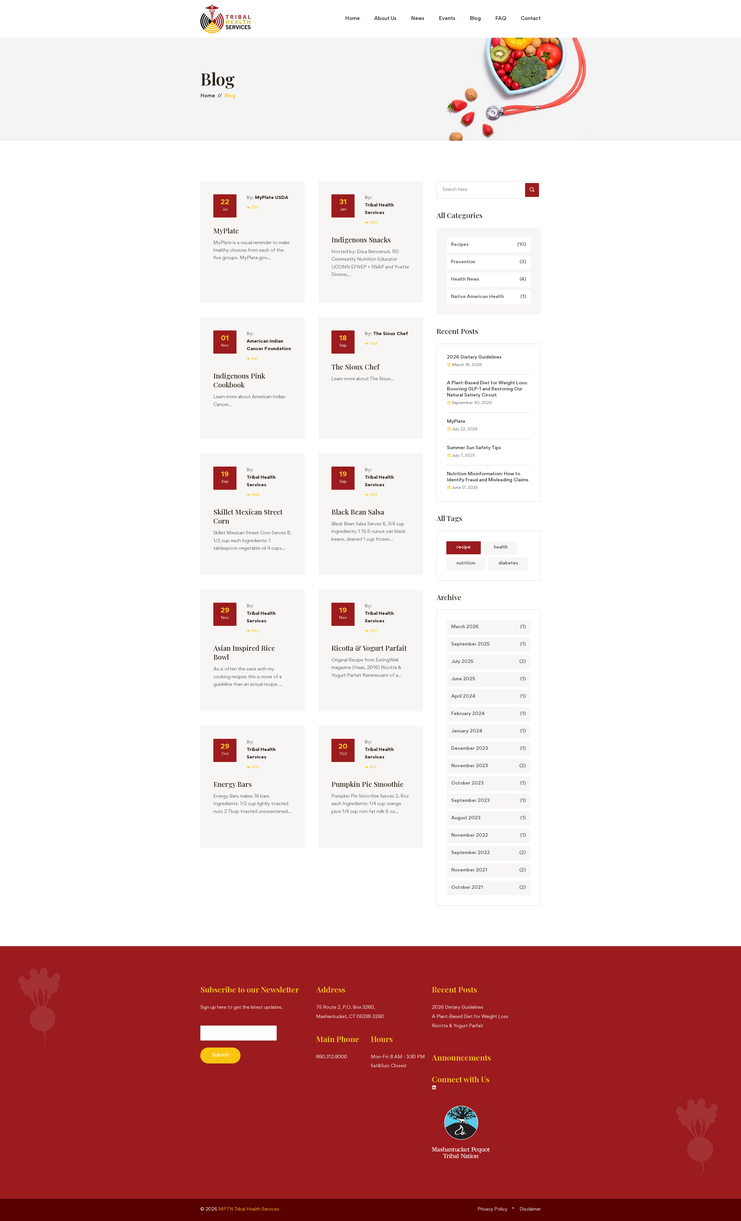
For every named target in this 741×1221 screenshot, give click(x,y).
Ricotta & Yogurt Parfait (369, 648)
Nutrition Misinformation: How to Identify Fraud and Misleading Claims (488, 477)
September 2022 (488, 853)
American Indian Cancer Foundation (269, 345)
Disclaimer (530, 1209)
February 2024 (488, 714)
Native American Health (488, 297)
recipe (463, 547)
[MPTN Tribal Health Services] (225, 19)
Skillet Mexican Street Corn (248, 516)
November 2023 (488, 766)
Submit (220, 1055)
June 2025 (488, 679)
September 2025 (488, 644)
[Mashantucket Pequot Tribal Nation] (461, 1132)
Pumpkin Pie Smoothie (367, 784)
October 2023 (488, 783)
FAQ (500, 19)
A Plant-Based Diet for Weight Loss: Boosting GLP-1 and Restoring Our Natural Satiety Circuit (487, 389)
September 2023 (488, 801)
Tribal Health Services (379, 209)
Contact (531, 19)
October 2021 (488, 888)
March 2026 (488, 627)
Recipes (488, 245)
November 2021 (488, 870)
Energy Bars (232, 784)
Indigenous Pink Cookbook (239, 380)
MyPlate (226, 230)
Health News (488, 279)
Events (447, 19)
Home (352, 19)
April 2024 (488, 696)
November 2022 (488, 836)
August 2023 (488, 818)
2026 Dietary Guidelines (474, 357)
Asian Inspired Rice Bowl (244, 652)
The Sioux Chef (390, 334)
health (501, 547)
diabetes (508, 563)
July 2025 (488, 662)
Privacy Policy (492, 1209)
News (417, 19)
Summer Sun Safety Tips (474, 448)
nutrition (465, 563)
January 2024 (488, 731)
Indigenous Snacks (361, 239)
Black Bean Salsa (357, 511)
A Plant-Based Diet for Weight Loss (470, 1017)
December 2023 (488, 749)
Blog (475, 19)
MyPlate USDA (271, 198)
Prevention (488, 262)
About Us (385, 19)
